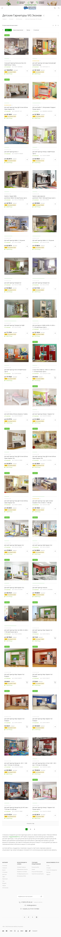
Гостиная (4, 865)
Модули (4, 883)
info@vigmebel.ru (31, 905)
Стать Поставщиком (51, 870)
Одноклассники (32, 917)
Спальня (4, 867)
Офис (3, 876)
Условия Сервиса (21, 867)
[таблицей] (58, 25)
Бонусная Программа (37, 871)
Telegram (28, 917)
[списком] (56, 25)
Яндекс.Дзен (36, 917)
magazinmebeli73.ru (14, 836)
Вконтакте (24, 917)
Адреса (48, 874)
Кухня (3, 870)
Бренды (48, 872)
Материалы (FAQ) (21, 876)
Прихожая (4, 879)
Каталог (5, 862)
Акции (33, 869)
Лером (4, 885)
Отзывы (48, 867)
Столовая (4, 872)
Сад (3, 881)
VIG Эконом (5, 887)
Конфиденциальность (22, 874)
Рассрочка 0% (35, 867)
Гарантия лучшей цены (38, 874)
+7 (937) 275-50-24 (26, 902)
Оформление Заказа (22, 869)
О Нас (47, 865)
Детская (4, 874)
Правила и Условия (22, 871)
